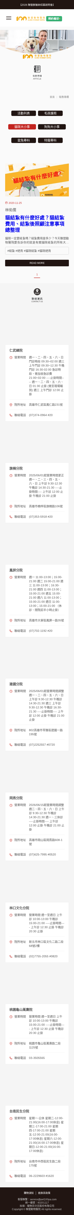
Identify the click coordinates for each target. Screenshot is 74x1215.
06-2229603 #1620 (41, 1176)
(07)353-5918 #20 (41, 516)
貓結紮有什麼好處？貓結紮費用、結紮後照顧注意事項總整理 (34, 224)
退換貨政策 (44, 1193)
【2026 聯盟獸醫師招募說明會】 (37, 5)
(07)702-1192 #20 (40, 630)
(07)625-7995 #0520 (42, 854)
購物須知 (29, 1193)
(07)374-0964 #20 (41, 415)
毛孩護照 (50, 113)
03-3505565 (37, 1058)
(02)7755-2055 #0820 (43, 956)
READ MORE (37, 263)
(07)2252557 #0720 (42, 744)
